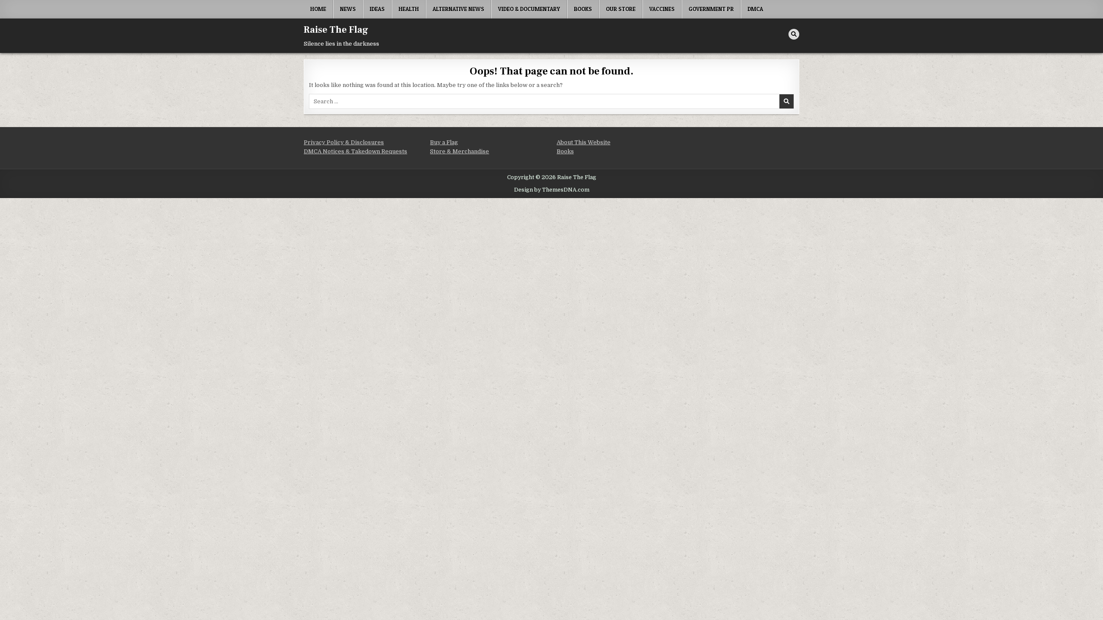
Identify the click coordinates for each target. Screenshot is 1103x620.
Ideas (377, 9)
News (348, 9)
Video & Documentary (529, 9)
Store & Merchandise (459, 151)
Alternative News (458, 9)
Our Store (621, 9)
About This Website (584, 142)
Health (409, 9)
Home (318, 9)
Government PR (711, 9)
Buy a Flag (444, 142)
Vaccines (662, 9)
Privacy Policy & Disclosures (344, 142)
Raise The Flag (336, 30)
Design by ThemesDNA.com (551, 190)
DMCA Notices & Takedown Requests (355, 151)
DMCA (755, 9)
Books (583, 9)
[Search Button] (793, 34)
